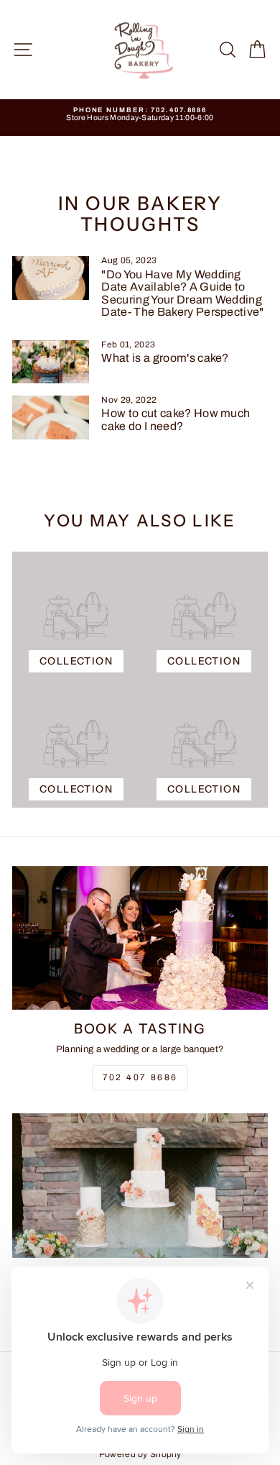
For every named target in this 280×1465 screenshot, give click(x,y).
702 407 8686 (140, 1077)
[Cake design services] (140, 1185)
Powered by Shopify (140, 1454)
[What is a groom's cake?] (50, 361)
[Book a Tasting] (140, 938)
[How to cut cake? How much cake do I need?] (50, 417)
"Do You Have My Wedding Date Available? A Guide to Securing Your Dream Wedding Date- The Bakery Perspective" (182, 293)
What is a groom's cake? (164, 358)
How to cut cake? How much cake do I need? (175, 419)
